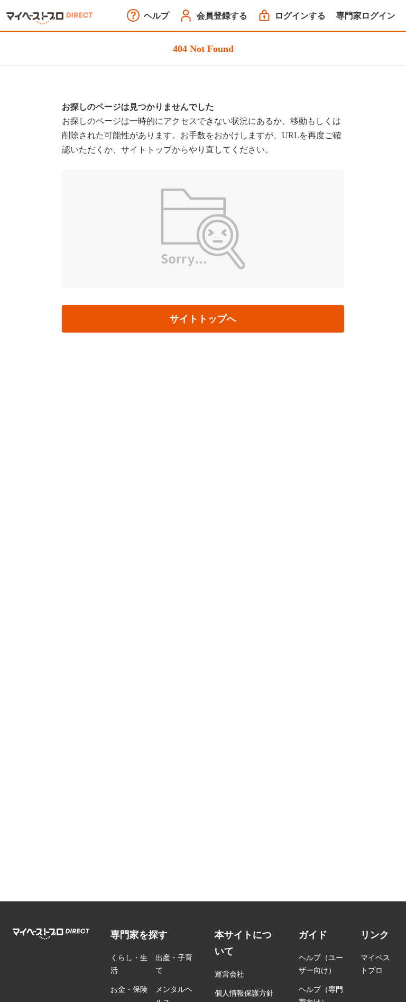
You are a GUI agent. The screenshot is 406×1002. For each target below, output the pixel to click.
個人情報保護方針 (244, 993)
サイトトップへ (203, 319)
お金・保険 (128, 990)
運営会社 (229, 974)
